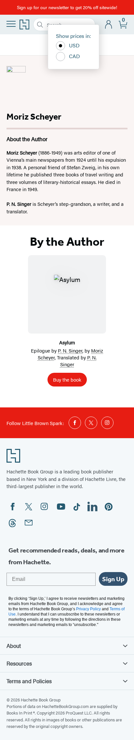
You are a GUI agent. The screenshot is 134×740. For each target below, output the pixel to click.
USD (74, 45)
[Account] (108, 24)
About (14, 646)
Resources (19, 663)
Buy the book (67, 379)
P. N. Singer (70, 350)
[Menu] (11, 24)
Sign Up (113, 579)
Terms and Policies (29, 681)
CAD (74, 56)
